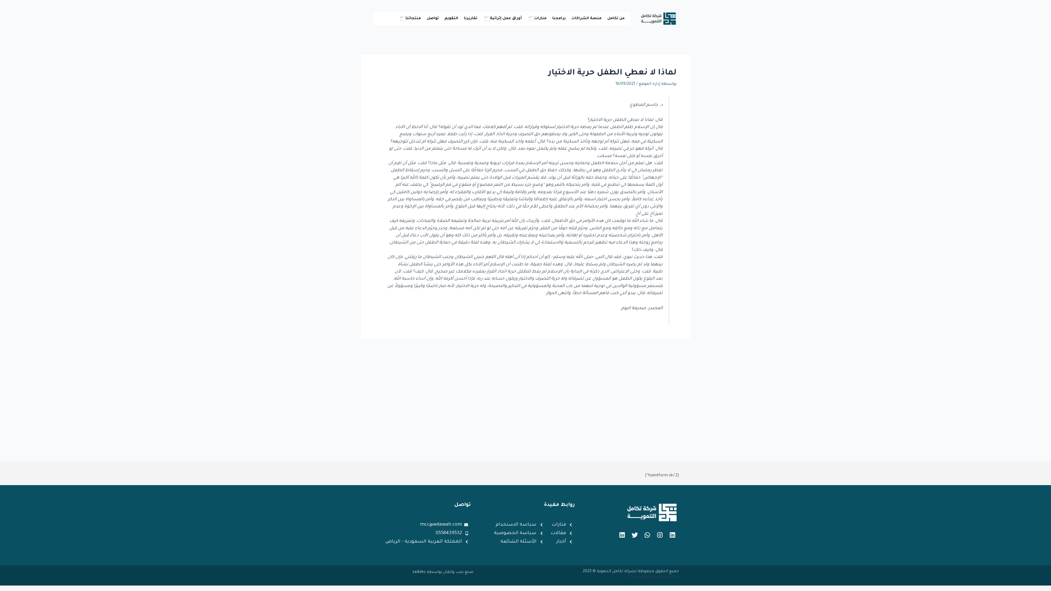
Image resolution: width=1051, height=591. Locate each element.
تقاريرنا (470, 18)
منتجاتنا (413, 18)
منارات (540, 18)
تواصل (433, 18)
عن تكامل (616, 18)
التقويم (451, 18)
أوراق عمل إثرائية (506, 18)
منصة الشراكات (586, 18)
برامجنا (559, 18)
